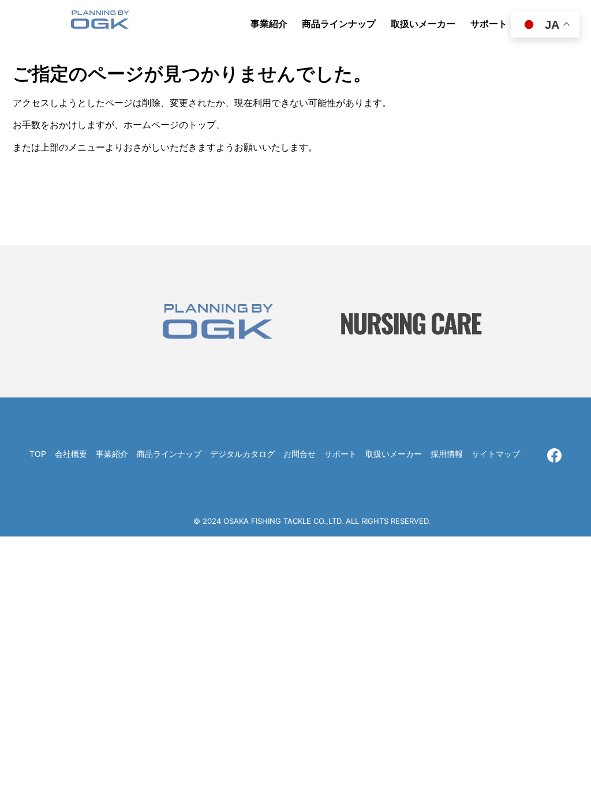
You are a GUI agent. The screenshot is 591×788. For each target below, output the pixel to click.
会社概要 (71, 454)
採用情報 (447, 454)
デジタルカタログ (242, 454)
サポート (340, 454)
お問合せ (299, 454)
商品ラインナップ (169, 454)
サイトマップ (496, 454)
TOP (37, 454)
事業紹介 (112, 454)
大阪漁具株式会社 (100, 23)
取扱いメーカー (393, 454)
